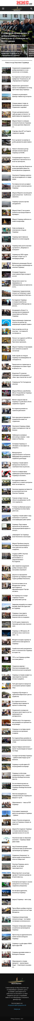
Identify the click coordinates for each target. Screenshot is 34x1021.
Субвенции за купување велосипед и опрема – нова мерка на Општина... (20, 437)
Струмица (4, 30)
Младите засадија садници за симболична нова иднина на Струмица (21, 641)
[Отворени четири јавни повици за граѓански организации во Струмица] (6, 928)
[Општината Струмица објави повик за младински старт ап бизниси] (6, 428)
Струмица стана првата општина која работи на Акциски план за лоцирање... (21, 615)
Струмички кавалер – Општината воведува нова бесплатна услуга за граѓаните (21, 668)
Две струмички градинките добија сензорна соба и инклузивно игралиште (20, 568)
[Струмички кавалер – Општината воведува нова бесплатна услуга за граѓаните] (6, 668)
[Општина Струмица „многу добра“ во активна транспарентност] (6, 866)
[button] (31, 8)
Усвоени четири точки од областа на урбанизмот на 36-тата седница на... (21, 500)
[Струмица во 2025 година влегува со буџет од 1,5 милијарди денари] (6, 257)
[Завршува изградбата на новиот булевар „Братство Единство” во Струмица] (6, 607)
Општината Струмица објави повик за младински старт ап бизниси (21, 428)
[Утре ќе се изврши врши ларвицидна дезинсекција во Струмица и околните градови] (6, 474)
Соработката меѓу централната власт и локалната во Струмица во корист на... (22, 650)
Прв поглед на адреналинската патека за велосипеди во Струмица (22, 936)
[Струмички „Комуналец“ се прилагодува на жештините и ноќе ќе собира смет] (6, 857)
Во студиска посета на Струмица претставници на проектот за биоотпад (20, 703)
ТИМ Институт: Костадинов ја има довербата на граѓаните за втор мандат (21, 722)
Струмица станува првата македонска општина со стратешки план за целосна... (21, 464)
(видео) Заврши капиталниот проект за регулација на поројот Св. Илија (22, 749)
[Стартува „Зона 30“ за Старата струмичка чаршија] (6, 133)
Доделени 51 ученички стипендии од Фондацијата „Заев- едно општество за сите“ (22, 375)
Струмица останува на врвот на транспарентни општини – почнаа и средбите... (22, 677)
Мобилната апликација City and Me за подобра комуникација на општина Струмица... (22, 265)
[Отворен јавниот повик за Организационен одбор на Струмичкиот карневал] (6, 105)
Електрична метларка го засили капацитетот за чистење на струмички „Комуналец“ (22, 883)
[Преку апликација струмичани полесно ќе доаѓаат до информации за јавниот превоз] (6, 322)
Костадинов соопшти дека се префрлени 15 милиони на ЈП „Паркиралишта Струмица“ (21, 79)
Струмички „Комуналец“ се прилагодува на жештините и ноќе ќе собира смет (21, 857)
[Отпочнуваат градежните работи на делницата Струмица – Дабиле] (6, 813)
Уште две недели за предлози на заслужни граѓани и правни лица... (21, 685)
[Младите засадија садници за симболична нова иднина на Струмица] (6, 642)
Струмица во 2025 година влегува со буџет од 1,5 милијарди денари (20, 256)
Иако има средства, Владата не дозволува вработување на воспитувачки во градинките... (22, 168)
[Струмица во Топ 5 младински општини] (6, 384)
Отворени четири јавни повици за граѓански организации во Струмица (21, 928)
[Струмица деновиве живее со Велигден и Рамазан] (6, 954)
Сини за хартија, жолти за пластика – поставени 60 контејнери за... (20, 331)
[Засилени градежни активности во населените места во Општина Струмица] (6, 491)
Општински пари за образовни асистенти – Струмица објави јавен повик (21, 839)
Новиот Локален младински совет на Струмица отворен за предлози (21, 822)
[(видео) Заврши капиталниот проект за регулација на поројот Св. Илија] (6, 749)
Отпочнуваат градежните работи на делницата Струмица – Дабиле (22, 813)
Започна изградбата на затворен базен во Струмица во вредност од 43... (22, 795)
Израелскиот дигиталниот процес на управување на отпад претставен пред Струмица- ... (22, 87)
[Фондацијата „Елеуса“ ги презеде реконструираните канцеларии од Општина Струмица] (6, 312)
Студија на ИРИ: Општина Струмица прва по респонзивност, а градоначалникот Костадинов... (20, 557)
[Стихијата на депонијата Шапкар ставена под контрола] (6, 97)
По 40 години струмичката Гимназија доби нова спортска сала (21, 624)
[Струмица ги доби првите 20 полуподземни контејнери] (6, 767)
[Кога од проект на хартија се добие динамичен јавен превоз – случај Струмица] (6, 142)
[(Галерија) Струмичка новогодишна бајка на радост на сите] (6, 274)
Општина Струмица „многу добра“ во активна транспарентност (20, 866)
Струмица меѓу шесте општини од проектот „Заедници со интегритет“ (21, 247)
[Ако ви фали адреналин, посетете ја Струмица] (6, 893)
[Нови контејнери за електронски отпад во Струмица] (6, 230)
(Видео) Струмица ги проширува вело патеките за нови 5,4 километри (22, 348)
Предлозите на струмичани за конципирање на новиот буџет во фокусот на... (21, 366)
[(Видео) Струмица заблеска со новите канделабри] (6, 221)
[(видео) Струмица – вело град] (6, 902)
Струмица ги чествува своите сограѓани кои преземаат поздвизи (21, 731)
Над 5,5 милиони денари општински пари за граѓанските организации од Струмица (22, 848)
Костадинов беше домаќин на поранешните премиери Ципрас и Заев (22, 740)
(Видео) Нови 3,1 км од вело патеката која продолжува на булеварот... (21, 212)
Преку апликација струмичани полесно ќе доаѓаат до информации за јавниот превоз (21, 322)
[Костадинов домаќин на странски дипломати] (6, 411)
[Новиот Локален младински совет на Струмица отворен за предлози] (6, 822)
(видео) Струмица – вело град (21, 899)
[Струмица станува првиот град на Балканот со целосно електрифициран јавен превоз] (6, 518)
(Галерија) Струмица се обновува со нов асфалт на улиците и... (20, 445)
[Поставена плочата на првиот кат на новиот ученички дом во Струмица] (6, 186)
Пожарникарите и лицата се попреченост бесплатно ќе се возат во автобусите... (21, 159)
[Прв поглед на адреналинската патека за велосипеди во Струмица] (6, 937)
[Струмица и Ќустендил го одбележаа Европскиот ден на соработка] (6, 695)
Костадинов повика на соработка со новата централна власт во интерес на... (22, 482)
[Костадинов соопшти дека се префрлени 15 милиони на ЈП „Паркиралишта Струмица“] (13, 51)
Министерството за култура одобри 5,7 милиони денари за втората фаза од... (21, 875)
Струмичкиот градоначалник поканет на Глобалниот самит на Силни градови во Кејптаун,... (22, 293)
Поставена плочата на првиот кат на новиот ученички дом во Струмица (22, 186)
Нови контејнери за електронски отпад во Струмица (19, 230)
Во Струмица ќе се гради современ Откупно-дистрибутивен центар (20, 597)
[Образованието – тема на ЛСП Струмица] (6, 805)
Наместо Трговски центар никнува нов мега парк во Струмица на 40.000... (20, 150)
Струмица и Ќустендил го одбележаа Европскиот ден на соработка (21, 694)
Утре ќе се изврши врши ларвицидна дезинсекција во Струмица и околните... (21, 473)
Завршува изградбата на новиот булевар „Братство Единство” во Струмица (22, 606)
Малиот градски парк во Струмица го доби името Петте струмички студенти (21, 401)
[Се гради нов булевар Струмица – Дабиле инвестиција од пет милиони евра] (6, 758)
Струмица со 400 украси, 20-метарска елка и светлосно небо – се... (21, 633)
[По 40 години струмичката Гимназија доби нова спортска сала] (6, 624)
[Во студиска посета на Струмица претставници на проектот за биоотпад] (6, 703)
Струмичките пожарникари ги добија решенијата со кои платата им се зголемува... (21, 70)
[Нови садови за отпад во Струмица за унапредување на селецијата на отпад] (6, 358)
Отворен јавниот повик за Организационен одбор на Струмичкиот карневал (20, 105)
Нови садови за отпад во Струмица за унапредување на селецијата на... (21, 357)
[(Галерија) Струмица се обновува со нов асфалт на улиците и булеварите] (6, 446)
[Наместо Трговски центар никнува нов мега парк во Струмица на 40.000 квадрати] (6, 151)
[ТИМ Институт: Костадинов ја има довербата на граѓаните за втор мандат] (6, 723)
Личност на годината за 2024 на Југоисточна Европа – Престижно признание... (22, 340)
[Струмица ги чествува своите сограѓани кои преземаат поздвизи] (6, 731)
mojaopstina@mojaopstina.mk (17, 1005)
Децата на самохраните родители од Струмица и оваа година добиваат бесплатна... (21, 576)
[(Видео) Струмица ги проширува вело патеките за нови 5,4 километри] (6, 349)
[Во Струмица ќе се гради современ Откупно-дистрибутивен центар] (6, 598)
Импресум (17, 1009)
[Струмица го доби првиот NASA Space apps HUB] (6, 946)
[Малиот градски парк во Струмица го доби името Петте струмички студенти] (6, 402)
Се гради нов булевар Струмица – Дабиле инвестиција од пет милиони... (22, 757)
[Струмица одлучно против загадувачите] (6, 204)
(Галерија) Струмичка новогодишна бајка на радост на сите (21, 274)
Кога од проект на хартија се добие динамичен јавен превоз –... (22, 142)
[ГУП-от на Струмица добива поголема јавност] (6, 659)
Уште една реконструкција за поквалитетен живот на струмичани (21, 419)
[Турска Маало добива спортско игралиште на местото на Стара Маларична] (6, 910)
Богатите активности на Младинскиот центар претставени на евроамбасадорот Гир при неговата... (20, 587)
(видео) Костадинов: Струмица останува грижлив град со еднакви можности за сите (22, 831)
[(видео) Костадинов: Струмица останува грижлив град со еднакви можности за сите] (6, 831)
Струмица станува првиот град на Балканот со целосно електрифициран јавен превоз (21, 517)
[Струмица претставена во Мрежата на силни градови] (6, 239)
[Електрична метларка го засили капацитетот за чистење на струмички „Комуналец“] (6, 884)
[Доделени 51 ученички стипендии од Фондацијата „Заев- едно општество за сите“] (6, 375)
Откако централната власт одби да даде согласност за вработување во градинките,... (21, 114)
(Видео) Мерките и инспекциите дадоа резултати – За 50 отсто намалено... (22, 195)
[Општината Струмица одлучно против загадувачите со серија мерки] (6, 177)
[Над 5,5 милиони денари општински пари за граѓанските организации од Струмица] (6, 849)
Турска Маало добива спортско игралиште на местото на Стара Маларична (22, 910)
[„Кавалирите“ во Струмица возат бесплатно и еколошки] (6, 537)
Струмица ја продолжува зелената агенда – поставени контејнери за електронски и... (21, 919)
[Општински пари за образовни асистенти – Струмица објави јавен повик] (6, 840)
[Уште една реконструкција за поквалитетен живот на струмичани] (6, 419)
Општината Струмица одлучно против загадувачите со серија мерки (21, 177)
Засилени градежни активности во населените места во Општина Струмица (22, 491)
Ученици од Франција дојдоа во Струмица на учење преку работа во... (21, 509)
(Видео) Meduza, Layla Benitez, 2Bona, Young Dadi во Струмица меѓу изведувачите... (22, 393)
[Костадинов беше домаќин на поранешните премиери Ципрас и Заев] (6, 740)
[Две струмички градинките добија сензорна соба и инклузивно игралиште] (6, 568)
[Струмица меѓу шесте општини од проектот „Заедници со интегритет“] (6, 248)
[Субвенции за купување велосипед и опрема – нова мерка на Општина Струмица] (6, 437)
